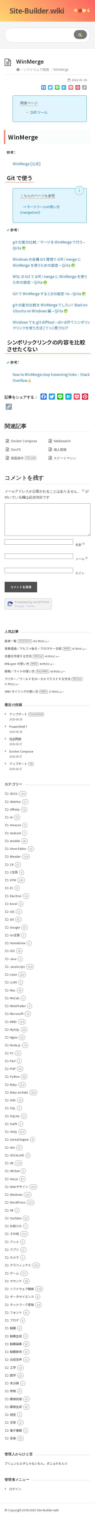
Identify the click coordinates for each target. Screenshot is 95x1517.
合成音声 (16, 1359)
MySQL (15, 1029)
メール (81, 559)
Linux (13, 974)
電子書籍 (16, 1430)
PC (12, 1053)
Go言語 (15, 935)
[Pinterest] (77, 88)
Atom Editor (18, 848)
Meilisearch (62, 441)
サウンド (16, 1281)
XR (11, 1210)
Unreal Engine (19, 1139)
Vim (12, 1147)
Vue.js (14, 1179)
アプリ (14, 1249)
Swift (13, 1124)
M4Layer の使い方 (21, 663)
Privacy (19, 606)
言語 (13, 1422)
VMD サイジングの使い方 (26, 691)
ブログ (14, 1320)
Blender (15, 856)
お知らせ (16, 1226)
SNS (13, 1100)
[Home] (18, 69)
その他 (14, 1234)
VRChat (15, 1171)
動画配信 (16, 1351)
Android (15, 833)
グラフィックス (20, 1265)
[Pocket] (70, 88)
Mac (12, 990)
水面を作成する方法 (24, 656)
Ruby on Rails (19, 1092)
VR (11, 1163)
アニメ (14, 1242)
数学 (13, 1375)
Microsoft (16, 1013)
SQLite (14, 1116)
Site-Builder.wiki (36, 11)
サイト (79, 573)
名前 (80, 545)
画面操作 (23, 458)
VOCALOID (17, 1155)
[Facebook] (43, 88)
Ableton (15, 801)
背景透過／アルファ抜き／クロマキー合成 (37, 648)
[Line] (57, 88)
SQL (13, 1108)
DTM (13, 880)
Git (12, 919)
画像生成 (16, 1407)
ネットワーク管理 (22, 1304)
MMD (13, 1021)
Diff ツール (39, 112)
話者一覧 (18, 641)
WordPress (17, 1202)
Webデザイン (19, 1186)
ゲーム (14, 1273)
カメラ (14, 1257)
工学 (13, 1367)
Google (15, 927)
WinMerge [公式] (27, 163)
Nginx (14, 1037)
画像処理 (16, 1399)
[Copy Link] (84, 88)
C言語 (14, 872)
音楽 (13, 1438)
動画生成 (16, 1336)
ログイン (15, 1489)
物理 (13, 1391)
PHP (13, 1068)
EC (11, 888)
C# (11, 864)
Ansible (15, 841)
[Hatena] (64, 88)
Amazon (15, 825)
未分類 (14, 1383)
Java (13, 959)
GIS (12, 911)
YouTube (15, 1218)
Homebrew (17, 943)
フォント (16, 1312)
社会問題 (15, 739)
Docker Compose (24, 441)
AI (11, 817)
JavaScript (17, 966)
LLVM (13, 982)
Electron (15, 896)
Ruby (13, 1084)
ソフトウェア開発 (36, 69)
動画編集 (16, 1344)
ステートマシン (65, 458)
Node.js (15, 1045)
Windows (16, 1194)
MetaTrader (18, 1006)
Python (15, 1076)
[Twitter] (50, 88)
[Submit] (80, 34)
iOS (12, 951)
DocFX (16, 449)
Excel (13, 903)
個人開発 (60, 449)
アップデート (26, 714)
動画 (13, 1328)
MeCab (14, 998)
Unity (13, 1131)
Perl (12, 1061)
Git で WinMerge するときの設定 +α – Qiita (47, 293)
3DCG (14, 793)
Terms (30, 606)
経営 (13, 1414)
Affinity (15, 809)
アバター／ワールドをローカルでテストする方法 (43, 679)
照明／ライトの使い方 (26, 671)
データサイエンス (22, 1296)
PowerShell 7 (18, 726)
